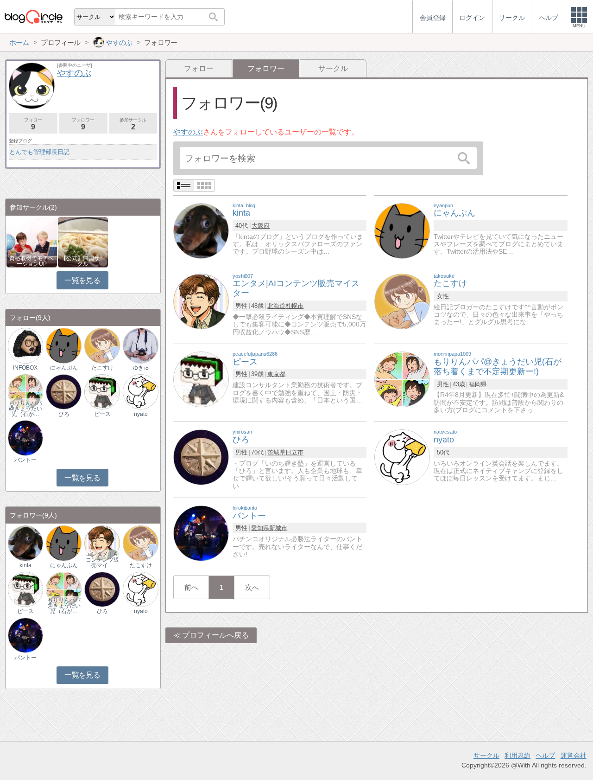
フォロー (199, 68)
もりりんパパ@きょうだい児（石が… (25, 408)
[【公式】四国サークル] (83, 241)
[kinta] (201, 230)
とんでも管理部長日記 (39, 151)
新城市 (278, 527)
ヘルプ (545, 755)
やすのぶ (188, 132)
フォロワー (83, 124)
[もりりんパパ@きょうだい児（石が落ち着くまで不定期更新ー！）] (25, 391)
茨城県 (276, 452)
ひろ (63, 414)
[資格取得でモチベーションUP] (31, 241)
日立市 (294, 452)
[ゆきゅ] (140, 345)
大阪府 (261, 225)
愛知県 (260, 527)
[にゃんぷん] (402, 230)
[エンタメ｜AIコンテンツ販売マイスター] (102, 542)
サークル (333, 68)
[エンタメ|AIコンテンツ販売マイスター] (201, 301)
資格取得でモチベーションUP (31, 261)
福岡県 (478, 384)
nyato (141, 414)
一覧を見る (82, 280)
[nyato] (402, 457)
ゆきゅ (140, 368)
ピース (102, 414)
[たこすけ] (402, 301)
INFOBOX (25, 368)
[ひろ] (201, 457)
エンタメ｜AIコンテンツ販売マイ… (102, 559)
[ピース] (201, 379)
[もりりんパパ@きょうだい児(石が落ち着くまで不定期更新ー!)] (402, 379)
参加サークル (133, 124)
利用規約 (517, 755)
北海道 (276, 305)
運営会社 (574, 755)
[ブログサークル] (33, 16)
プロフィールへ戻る (215, 635)
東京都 (276, 374)
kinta (25, 565)
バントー (25, 460)
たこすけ (102, 368)
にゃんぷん (64, 368)
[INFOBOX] (25, 345)
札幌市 (294, 305)
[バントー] (201, 533)
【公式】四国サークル (83, 261)
